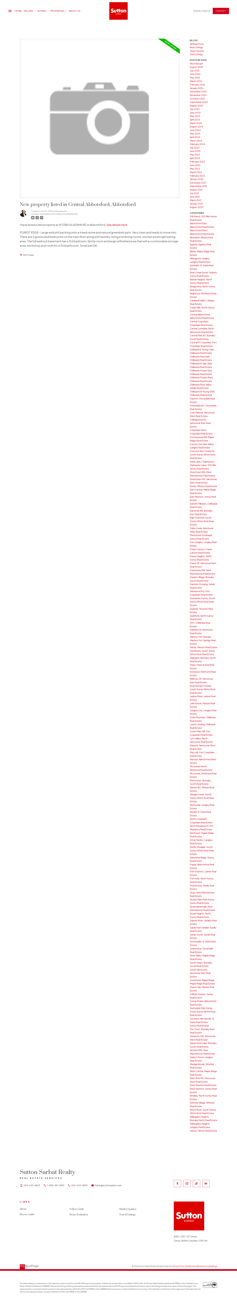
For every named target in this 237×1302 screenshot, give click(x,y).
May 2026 (195, 77)
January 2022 (197, 179)
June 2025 (195, 112)
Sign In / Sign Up (202, 11)
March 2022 (196, 172)
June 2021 (195, 196)
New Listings (196, 47)
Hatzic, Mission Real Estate (203, 647)
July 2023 (194, 147)
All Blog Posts (197, 43)
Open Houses (197, 50)
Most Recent (196, 63)
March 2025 (196, 123)
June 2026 (195, 74)
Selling (28, 10)
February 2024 (197, 144)
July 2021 (194, 193)
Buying (41, 10)
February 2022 (197, 175)
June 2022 (195, 165)
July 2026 (194, 70)
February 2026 (197, 84)
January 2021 (196, 203)
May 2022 (195, 168)
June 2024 (195, 130)
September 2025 (199, 102)
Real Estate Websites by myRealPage (201, 1266)
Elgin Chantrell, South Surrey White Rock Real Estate (202, 521)
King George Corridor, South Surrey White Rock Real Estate (202, 689)
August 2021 (196, 189)
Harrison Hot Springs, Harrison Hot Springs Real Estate (203, 640)
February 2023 (197, 161)
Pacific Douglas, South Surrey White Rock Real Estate (202, 850)
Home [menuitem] (18, 10)
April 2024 (195, 137)
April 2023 (195, 158)
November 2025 (198, 95)
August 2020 (196, 207)
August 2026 (196, 67)
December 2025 (198, 91)
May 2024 (195, 133)
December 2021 (198, 182)
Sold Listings (196, 54)
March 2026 (196, 81)
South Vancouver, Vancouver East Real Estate (200, 973)
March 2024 (196, 140)
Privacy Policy (179, 1266)
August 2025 (196, 105)
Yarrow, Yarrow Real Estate (203, 1130)
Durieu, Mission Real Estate (203, 486)
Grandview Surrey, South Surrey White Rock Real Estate (202, 602)
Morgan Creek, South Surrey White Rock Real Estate (202, 798)
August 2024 (196, 126)
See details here (116, 224)
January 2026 (196, 88)
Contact (221, 11)
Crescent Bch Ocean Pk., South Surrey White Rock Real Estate (203, 455)
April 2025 (195, 119)
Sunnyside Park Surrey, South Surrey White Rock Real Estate (202, 1011)
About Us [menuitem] (74, 10)
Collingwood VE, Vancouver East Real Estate (200, 423)
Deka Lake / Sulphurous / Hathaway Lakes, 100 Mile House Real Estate (203, 465)
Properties (57, 10)
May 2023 (195, 154)
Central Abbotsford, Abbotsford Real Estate (59, 214)
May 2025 (195, 116)
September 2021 (198, 186)
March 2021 (195, 200)
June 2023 (195, 151)
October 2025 (197, 98)
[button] (202, 11)
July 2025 (195, 109)
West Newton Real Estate (203, 1085)
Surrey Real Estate (199, 1025)
